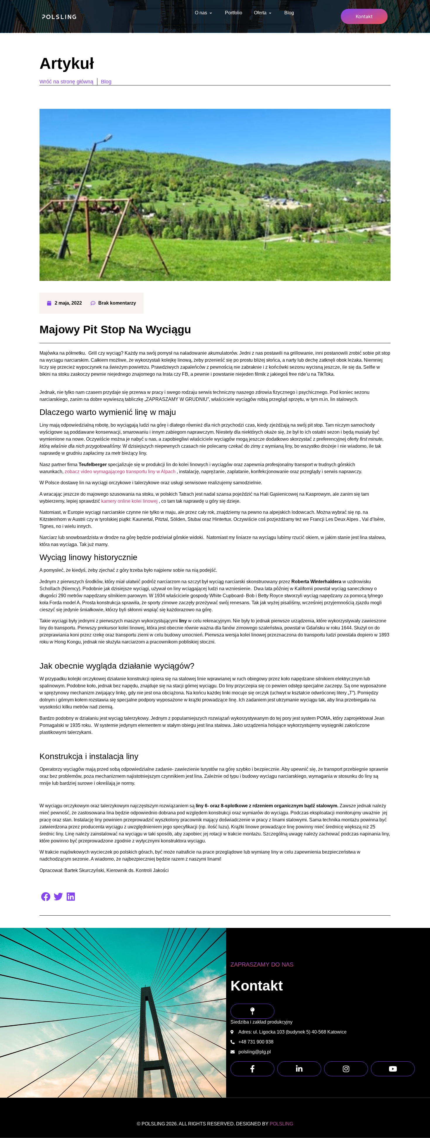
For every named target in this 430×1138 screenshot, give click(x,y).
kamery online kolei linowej (130, 501)
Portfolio (233, 12)
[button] (45, 896)
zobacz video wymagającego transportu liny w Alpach (120, 471)
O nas (201, 12)
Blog (289, 12)
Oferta (260, 12)
